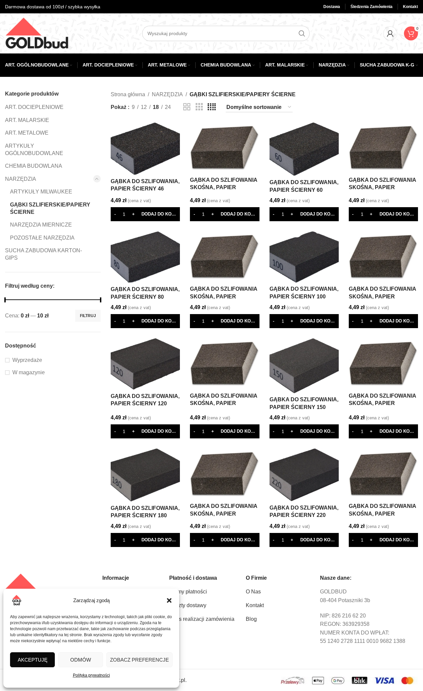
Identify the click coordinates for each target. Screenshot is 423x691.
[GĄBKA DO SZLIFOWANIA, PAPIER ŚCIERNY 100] (304, 257)
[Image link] (32, 586)
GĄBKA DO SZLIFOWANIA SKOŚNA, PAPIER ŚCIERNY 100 (382, 296)
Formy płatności (188, 591)
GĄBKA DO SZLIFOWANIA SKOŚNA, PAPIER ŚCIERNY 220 (382, 513)
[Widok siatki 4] (212, 107)
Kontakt (255, 605)
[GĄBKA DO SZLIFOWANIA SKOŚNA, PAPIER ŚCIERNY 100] (383, 256)
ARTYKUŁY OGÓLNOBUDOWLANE (34, 149)
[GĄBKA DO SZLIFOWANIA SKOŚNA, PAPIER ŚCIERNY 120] (224, 363)
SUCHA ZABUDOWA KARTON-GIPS (43, 254)
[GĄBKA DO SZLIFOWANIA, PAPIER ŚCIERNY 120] (145, 364)
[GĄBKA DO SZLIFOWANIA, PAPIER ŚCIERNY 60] (304, 149)
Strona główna (128, 94)
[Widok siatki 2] (187, 107)
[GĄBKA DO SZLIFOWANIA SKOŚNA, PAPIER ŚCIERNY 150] (383, 363)
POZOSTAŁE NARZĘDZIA (42, 238)
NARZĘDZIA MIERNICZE (41, 225)
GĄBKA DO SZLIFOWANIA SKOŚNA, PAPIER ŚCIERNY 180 (223, 513)
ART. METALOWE (26, 133)
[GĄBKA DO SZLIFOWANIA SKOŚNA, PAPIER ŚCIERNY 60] (383, 147)
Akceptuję (32, 660)
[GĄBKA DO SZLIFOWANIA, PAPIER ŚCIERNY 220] (304, 474)
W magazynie (28, 372)
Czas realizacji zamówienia (201, 619)
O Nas (253, 591)
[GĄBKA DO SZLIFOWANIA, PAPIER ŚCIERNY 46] (145, 148)
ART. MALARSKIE (27, 120)
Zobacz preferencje (139, 660)
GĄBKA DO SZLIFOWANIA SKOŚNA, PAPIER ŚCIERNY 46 (223, 187)
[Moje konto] (390, 33)
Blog (251, 619)
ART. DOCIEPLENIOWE (34, 107)
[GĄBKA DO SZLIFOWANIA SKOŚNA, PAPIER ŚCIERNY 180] (224, 474)
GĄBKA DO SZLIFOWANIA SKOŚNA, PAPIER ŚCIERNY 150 (382, 403)
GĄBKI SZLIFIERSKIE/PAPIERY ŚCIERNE (50, 208)
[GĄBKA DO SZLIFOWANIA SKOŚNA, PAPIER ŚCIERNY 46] (224, 147)
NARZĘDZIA (20, 179)
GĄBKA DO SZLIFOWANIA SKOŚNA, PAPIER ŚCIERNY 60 (382, 187)
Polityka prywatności (91, 675)
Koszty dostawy (187, 605)
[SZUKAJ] (302, 33)
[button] (169, 600)
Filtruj (88, 315)
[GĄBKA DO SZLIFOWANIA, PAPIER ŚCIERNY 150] (304, 365)
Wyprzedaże (27, 360)
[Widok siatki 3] (199, 107)
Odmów (80, 660)
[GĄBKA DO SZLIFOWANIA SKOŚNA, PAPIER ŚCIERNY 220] (383, 474)
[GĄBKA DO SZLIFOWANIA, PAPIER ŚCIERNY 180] (145, 475)
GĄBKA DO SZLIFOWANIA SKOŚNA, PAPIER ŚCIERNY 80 (223, 296)
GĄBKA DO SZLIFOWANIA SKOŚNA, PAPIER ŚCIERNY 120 (223, 403)
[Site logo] (37, 33)
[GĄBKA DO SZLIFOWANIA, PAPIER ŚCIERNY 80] (145, 257)
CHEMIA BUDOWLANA (33, 166)
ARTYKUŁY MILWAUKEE (41, 191)
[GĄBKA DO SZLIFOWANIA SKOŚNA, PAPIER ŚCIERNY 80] (224, 256)
